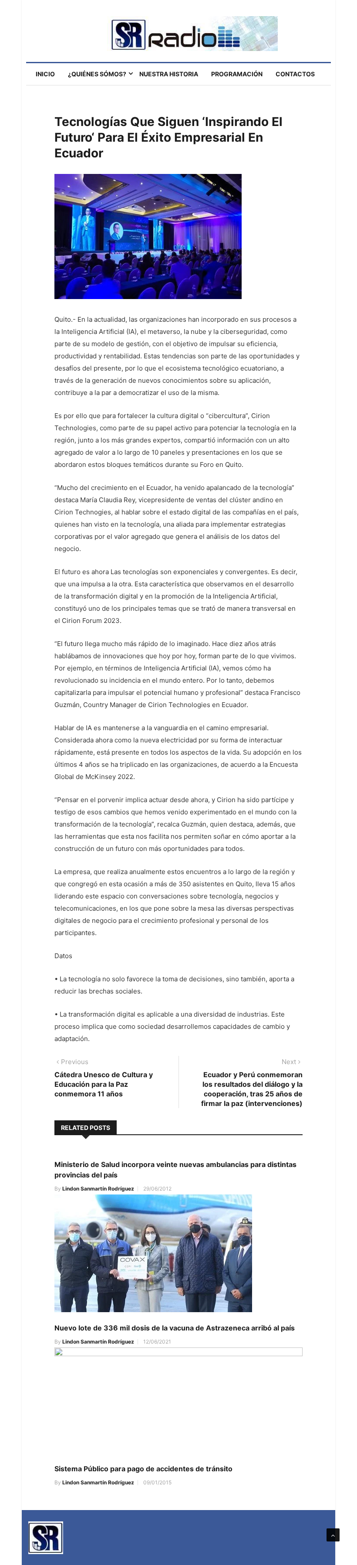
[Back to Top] (333, 1534)
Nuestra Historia (168, 74)
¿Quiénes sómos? (97, 74)
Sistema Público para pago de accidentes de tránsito (143, 1468)
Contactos (295, 74)
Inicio (45, 74)
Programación (237, 74)
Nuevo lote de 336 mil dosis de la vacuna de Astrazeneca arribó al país (174, 1327)
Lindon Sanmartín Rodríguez (98, 1188)
